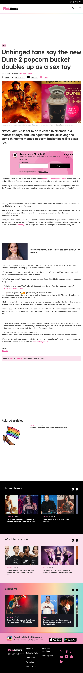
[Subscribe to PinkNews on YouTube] (62, 657)
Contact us (30, 657)
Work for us (31, 666)
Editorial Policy (32, 653)
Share (7, 77)
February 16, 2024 (30, 332)
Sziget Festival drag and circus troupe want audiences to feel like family (21, 621)
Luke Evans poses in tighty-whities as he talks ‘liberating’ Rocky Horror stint (21, 520)
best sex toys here (40, 341)
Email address (26, 162)
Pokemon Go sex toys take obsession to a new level (48, 428)
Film (4, 45)
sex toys (5, 350)
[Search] (73, 8)
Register (78, 2)
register (19, 358)
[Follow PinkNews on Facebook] (66, 652)
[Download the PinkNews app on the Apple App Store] (55, 640)
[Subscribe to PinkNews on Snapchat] (71, 657)
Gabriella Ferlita (26, 73)
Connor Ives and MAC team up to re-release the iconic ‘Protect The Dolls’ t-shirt (21, 572)
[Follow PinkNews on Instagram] (66, 657)
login (11, 358)
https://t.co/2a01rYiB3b (13, 288)
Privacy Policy (43, 171)
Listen (46, 77)
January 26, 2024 (45, 293)
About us (29, 648)
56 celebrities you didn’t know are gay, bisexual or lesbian (55, 251)
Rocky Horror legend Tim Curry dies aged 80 (56, 520)
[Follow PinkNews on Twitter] (62, 652)
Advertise (30, 662)
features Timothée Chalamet (54, 179)
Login (70, 2)
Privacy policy (47, 655)
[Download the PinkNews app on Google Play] (70, 640)
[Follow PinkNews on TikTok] (71, 652)
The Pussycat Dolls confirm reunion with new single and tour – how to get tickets (57, 571)
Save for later (20, 77)
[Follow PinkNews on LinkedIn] (62, 662)
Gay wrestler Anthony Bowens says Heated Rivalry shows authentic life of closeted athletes (57, 622)
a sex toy (20, 225)
